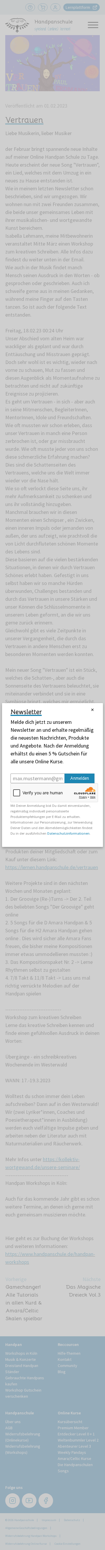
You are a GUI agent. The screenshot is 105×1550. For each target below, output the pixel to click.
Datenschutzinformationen (68, 833)
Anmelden (79, 778)
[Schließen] (92, 710)
